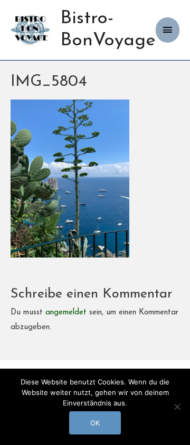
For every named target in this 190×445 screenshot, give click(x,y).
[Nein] (177, 406)
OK (95, 423)
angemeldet (66, 313)
